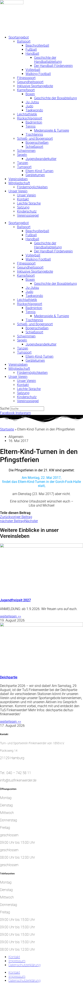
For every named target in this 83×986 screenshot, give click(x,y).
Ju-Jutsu (32, 102)
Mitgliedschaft (19, 183)
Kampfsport (26, 90)
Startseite (7, 429)
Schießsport (34, 147)
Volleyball (33, 70)
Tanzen (22, 163)
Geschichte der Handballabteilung (48, 60)
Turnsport (24, 167)
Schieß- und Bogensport (35, 139)
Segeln (22, 155)
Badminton (34, 122)
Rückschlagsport (29, 118)
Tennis (31, 126)
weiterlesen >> (10, 616)
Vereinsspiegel (28, 215)
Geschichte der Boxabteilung (55, 98)
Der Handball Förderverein (53, 66)
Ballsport (23, 41)
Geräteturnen (35, 175)
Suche (4, 408)
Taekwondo (34, 110)
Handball (32, 54)
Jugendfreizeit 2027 (15, 600)
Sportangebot (19, 37)
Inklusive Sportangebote (35, 86)
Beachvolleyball (37, 45)
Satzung (23, 207)
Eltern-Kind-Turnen (39, 171)
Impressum (17, 961)
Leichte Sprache (29, 203)
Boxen (30, 94)
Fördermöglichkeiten (32, 187)
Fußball (31, 50)
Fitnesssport (26, 78)
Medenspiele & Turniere (51, 130)
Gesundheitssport (30, 82)
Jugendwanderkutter (41, 159)
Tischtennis (34, 134)
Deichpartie (8, 677)
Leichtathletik (27, 114)
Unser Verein (18, 191)
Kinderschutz (27, 211)
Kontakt (23, 199)
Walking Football (38, 74)
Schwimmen (26, 151)
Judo (29, 106)
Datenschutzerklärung (25, 965)
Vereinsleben (18, 179)
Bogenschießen (37, 143)
